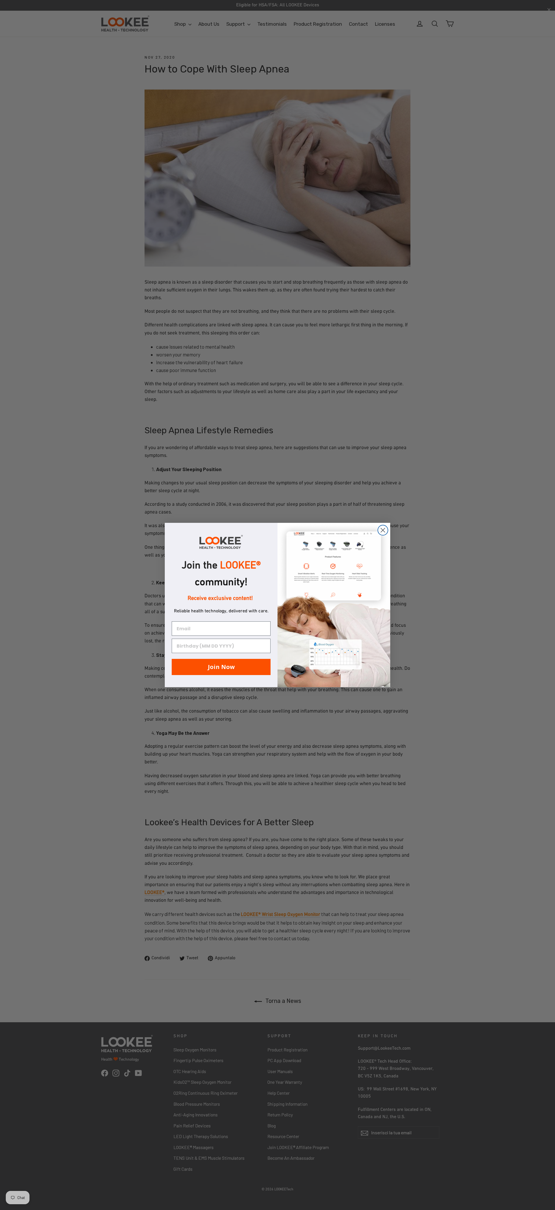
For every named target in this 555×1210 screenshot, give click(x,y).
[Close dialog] (383, 530)
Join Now (221, 667)
